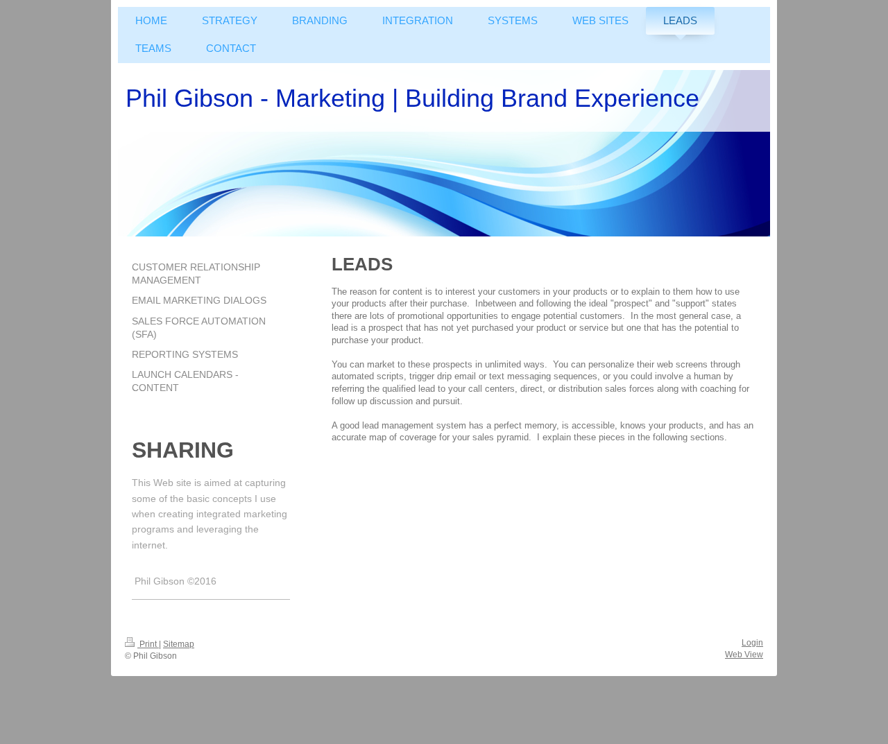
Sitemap (178, 644)
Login (752, 643)
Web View (744, 654)
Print (148, 644)
